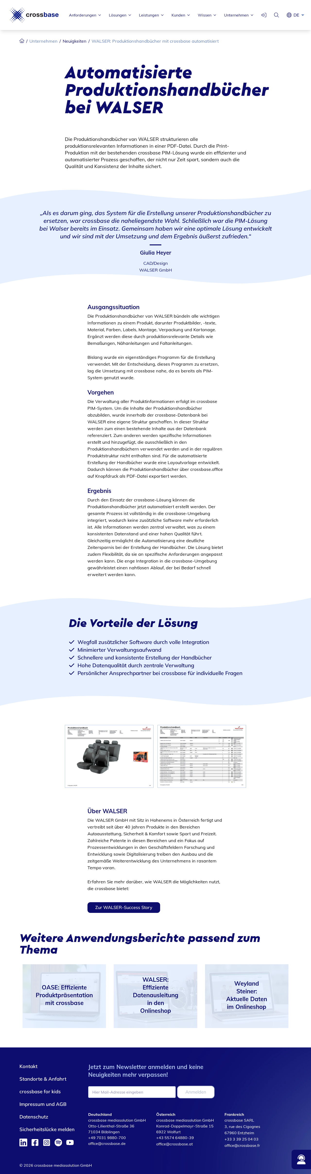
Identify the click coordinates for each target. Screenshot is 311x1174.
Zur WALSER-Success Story (123, 907)
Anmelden (195, 1092)
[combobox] (300, 15)
